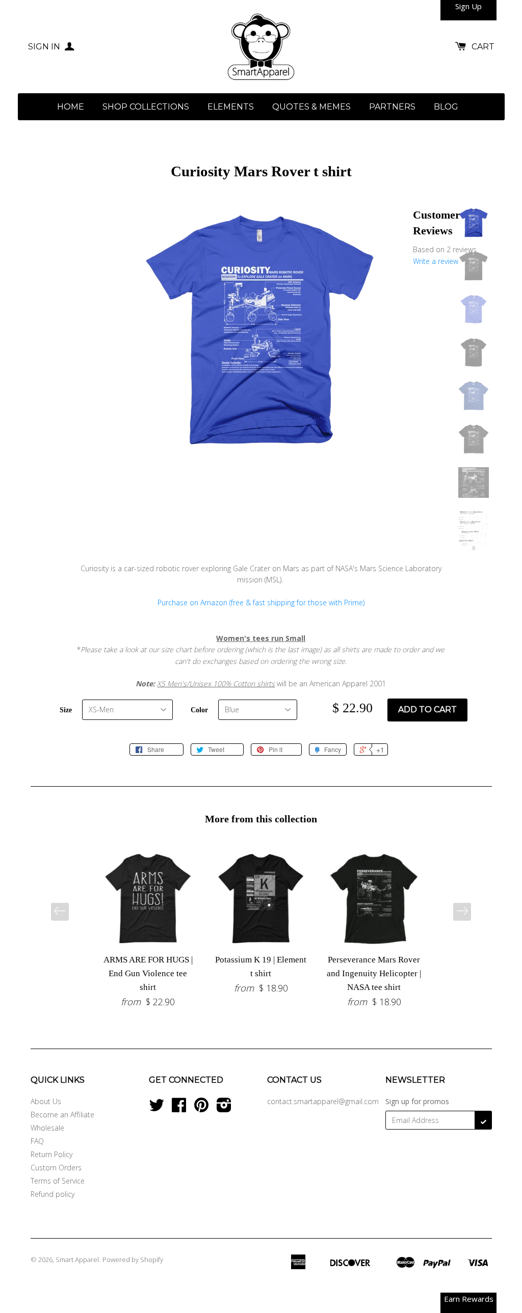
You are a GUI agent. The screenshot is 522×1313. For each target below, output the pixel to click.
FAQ (37, 1141)
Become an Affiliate (62, 1114)
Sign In (45, 46)
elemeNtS (230, 107)
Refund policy (52, 1194)
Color (199, 710)
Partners (392, 107)
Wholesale (47, 1128)
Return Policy (51, 1154)
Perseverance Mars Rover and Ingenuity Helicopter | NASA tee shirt (374, 973)
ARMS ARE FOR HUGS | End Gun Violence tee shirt (148, 973)
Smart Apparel (77, 1259)
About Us (46, 1101)
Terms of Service (58, 1181)
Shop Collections (145, 107)
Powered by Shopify (132, 1259)
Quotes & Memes (311, 107)
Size (66, 710)
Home (70, 107)
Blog (446, 107)
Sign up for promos (417, 1101)
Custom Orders (56, 1167)
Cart (483, 46)
